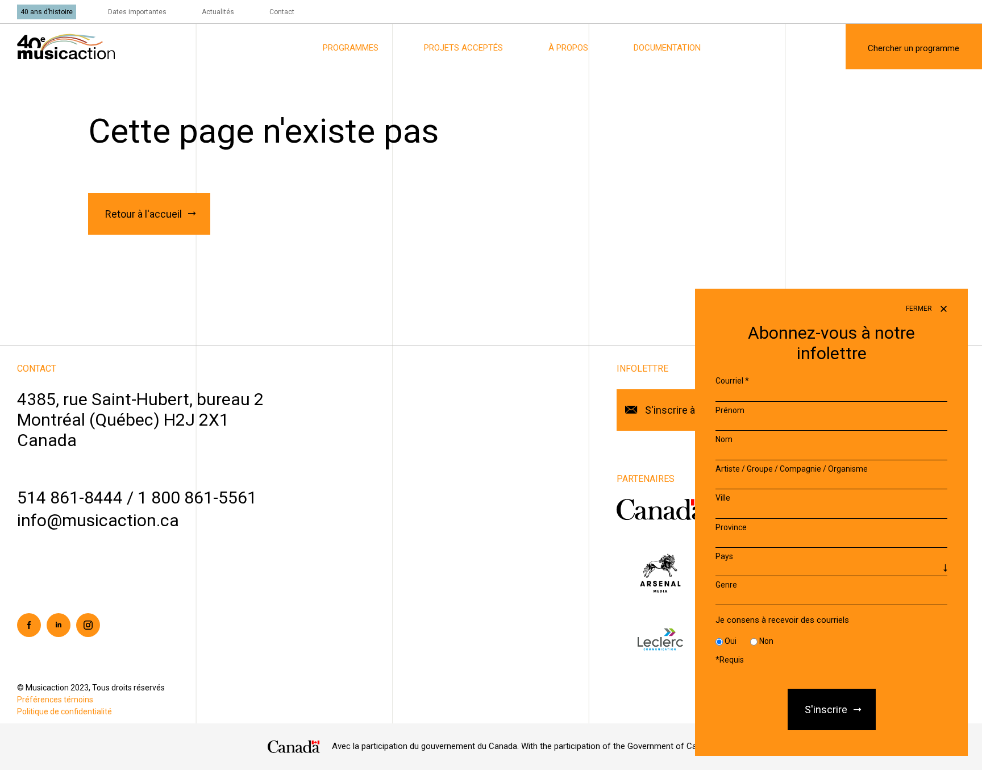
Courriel (732, 380)
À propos (568, 48)
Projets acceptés (463, 48)
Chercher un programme (913, 48)
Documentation (667, 48)
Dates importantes (137, 12)
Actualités (218, 12)
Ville (722, 497)
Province (731, 527)
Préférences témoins (55, 699)
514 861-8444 (70, 497)
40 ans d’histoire (46, 12)
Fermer (920, 309)
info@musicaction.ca (98, 520)
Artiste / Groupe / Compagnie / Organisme (791, 468)
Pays (724, 556)
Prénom (729, 410)
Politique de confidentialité (64, 711)
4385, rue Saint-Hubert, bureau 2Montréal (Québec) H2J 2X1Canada (140, 419)
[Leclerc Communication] (660, 639)
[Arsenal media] (660, 572)
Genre (726, 584)
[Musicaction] (66, 46)
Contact (281, 12)
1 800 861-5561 (197, 497)
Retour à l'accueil (143, 214)
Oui (731, 641)
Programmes (350, 48)
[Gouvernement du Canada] (661, 509)
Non (766, 641)
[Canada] (294, 746)
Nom (724, 439)
